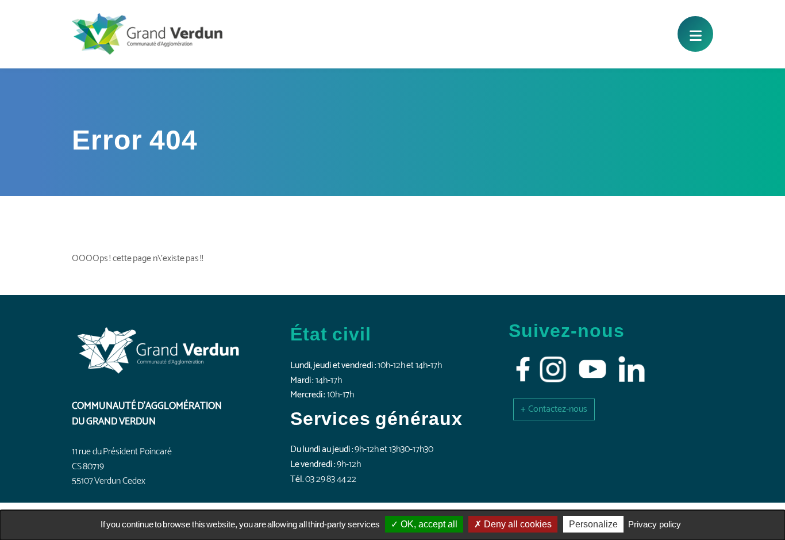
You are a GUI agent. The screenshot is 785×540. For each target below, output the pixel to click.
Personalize (593, 524)
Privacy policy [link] (654, 524)
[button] (554, 409)
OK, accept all (427, 524)
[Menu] (695, 34)
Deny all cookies (517, 524)
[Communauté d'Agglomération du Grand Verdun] (147, 34)
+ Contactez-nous (554, 409)
